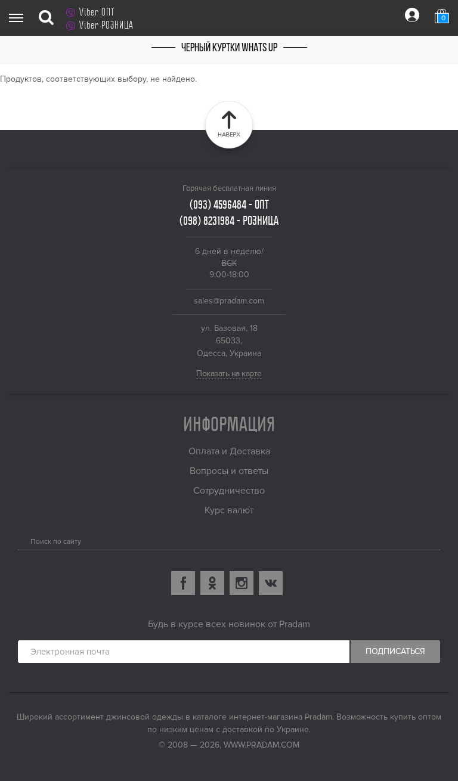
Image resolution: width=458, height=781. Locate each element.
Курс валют (229, 510)
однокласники (212, 583)
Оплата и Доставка (229, 451)
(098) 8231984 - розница (229, 220)
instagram (241, 583)
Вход (412, 15)
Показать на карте (229, 373)
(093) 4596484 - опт (229, 204)
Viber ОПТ (96, 12)
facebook (183, 583)
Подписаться (395, 651)
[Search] (22, 539)
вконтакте (271, 583)
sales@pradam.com (229, 301)
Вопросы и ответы (229, 471)
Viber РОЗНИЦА (106, 25)
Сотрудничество (229, 491)
